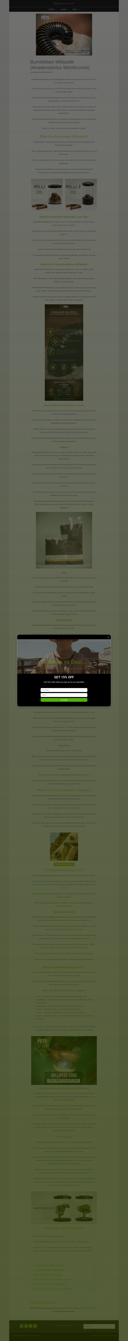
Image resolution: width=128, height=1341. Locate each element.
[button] (108, 637)
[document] (64, 670)
